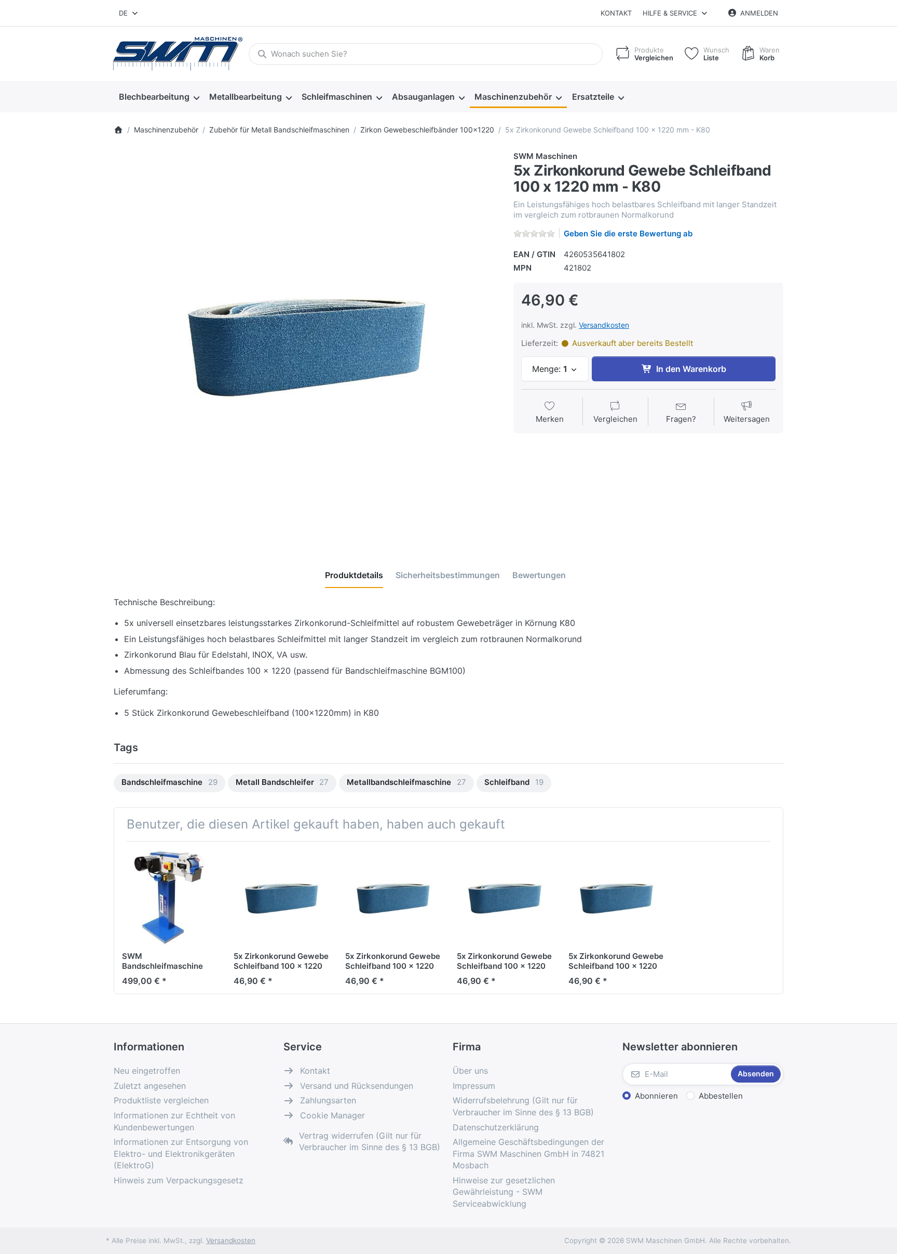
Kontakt (616, 13)
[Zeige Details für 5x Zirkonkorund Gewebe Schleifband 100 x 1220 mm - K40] (616, 897)
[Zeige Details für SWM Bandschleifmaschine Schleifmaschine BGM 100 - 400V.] (170, 897)
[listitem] (306, 343)
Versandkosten (604, 325)
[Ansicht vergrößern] (306, 343)
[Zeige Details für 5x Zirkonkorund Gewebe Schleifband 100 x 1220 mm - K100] (504, 897)
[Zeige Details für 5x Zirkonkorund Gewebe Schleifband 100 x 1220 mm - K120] (393, 897)
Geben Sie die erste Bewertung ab (628, 233)
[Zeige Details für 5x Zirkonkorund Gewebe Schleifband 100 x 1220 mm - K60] (281, 897)
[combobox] (129, 13)
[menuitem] (159, 97)
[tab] (354, 575)
